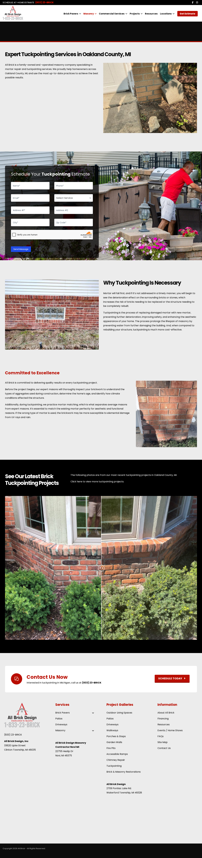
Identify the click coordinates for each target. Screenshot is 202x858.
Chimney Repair (115, 760)
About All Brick (165, 712)
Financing (163, 718)
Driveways (61, 724)
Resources (163, 724)
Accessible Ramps (117, 754)
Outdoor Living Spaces (119, 712)
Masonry (60, 730)
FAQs (160, 736)
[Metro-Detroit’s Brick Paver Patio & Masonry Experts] (18, 13)
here (79, 481)
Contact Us (164, 748)
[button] (192, 2)
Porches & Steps (116, 736)
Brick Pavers (62, 712)
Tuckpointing (114, 766)
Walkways (112, 730)
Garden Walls (114, 742)
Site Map (162, 742)
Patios (58, 718)
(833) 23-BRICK (13, 734)
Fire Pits (110, 748)
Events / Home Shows (170, 730)
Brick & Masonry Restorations (123, 771)
